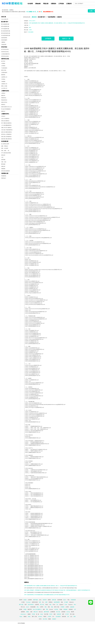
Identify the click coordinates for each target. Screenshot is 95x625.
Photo (54, 604)
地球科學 (45, 599)
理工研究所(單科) (5, 49)
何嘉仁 (29, 616)
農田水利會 (3, 70)
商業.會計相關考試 (5, 120)
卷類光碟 (64, 616)
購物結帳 (38, 3)
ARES (40, 619)
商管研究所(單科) (5, 51)
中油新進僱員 (4, 67)
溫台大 (64, 599)
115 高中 (67, 614)
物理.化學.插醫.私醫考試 (6, 132)
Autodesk (40, 616)
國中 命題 (21, 604)
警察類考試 (3, 97)
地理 (25, 604)
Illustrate (51, 609)
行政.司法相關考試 (5, 118)
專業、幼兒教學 (4, 148)
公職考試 (3, 93)
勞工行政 (42, 604)
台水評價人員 (4, 88)
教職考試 (3, 104)
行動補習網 (3, 44)
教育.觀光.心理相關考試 (6, 134)
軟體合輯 (3, 155)
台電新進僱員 (4, 72)
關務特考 (3, 111)
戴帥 (55, 614)
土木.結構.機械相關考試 (6, 125)
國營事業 (3, 74)
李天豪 (33, 614)
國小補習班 (30, 32)
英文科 (50, 614)
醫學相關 (3, 164)
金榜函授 (71, 609)
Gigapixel (61, 604)
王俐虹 (60, 609)
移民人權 (35, 611)
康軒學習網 (46, 611)
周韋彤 (44, 616)
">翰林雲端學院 (51, 17)
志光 (71, 616)
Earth (40, 599)
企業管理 (37, 604)
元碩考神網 (59, 599)
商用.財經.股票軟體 (5, 170)
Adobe (41, 614)
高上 (43, 602)
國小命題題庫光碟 (5, 24)
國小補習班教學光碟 (5, 30)
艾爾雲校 (3, 42)
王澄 (68, 616)
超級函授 (72, 606)
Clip (57, 604)
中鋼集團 (3, 81)
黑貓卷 (25, 616)
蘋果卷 (49, 599)
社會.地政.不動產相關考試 (6, 129)
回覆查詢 (53, 3)
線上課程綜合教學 (5, 143)
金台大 (27, 606)
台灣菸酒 (3, 65)
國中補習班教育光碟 (5, 33)
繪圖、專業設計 (4, 146)
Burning (68, 611)
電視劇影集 (3, 175)
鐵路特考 (3, 95)
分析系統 (56, 609)
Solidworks (71, 602)
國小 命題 (72, 614)
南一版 (37, 614)
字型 (2, 157)
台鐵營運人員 (4, 77)
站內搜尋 (30, 3)
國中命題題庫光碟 (5, 26)
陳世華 (20, 599)
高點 (62, 602)
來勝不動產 (35, 599)
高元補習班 (58, 616)
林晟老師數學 (4, 40)
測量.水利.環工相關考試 (6, 127)
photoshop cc (23, 614)
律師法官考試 (4, 102)
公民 (75, 609)
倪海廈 (24, 609)
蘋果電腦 (3, 159)
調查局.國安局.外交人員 (6, 106)
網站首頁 (34, 17)
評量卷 (49, 619)
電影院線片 (3, 178)
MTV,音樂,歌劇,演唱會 (6, 152)
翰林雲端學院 (4, 37)
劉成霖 (25, 599)
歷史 (50, 604)
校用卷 (20, 609)
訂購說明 (69, 3)
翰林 (44, 609)
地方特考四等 (31, 604)
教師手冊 (30, 609)
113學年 (41, 606)
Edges (21, 616)
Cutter (66, 604)
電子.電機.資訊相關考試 (6, 123)
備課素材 (23, 611)
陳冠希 (72, 611)
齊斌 (47, 609)
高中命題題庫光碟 (5, 28)
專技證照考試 (4, 100)
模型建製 (65, 609)
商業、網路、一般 (5, 150)
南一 (53, 616)
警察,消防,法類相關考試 (6, 136)
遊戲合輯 (3, 166)
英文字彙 (46, 614)
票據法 (27, 611)
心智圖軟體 (52, 611)
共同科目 (3, 116)
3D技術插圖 (32, 606)
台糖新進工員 (4, 83)
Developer (28, 602)
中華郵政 (3, 63)
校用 (40, 602)
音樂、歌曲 (3, 161)
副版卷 (29, 614)
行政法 (46, 604)
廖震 (46, 602)
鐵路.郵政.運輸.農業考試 (6, 138)
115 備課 (66, 602)
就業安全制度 (35, 602)
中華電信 (3, 79)
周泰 (46, 606)
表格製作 (54, 619)
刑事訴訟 (51, 602)
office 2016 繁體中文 (37, 609)
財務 (74, 616)
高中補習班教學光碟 (5, 35)
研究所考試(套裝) (5, 56)
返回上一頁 (66, 38)
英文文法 (41, 611)
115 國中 (49, 616)
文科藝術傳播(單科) (5, 53)
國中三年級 (56, 606)
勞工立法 (23, 606)
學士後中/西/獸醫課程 (6, 109)
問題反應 (45, 3)
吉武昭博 (30, 599)
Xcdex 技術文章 (4, 19)
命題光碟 (59, 614)
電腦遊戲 (3, 168)
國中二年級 (34, 616)
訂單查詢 (61, 3)
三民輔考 (62, 606)
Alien (75, 604)
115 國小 (23, 602)
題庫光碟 (54, 599)
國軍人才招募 (4, 86)
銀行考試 (3, 61)
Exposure (70, 604)
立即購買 (48, 38)
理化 (68, 599)
